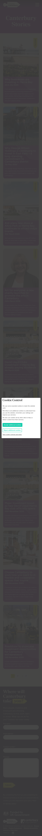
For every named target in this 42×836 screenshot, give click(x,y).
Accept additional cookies (12, 425)
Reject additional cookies (12, 430)
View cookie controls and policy (12, 434)
